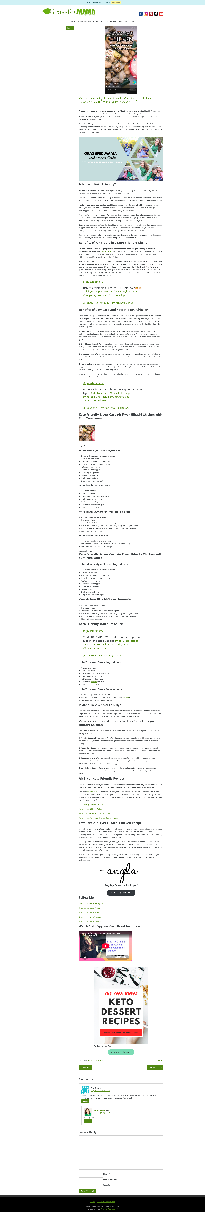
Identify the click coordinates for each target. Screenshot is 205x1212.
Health (90, 1060)
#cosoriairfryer (118, 295)
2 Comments (114, 106)
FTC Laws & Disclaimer (106, 1201)
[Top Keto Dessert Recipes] (121, 1005)
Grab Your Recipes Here (121, 1052)
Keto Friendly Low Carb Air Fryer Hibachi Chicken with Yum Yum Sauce (117, 100)
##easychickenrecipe (96, 648)
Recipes (100, 1060)
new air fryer (92, 792)
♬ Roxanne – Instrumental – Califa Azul (106, 408)
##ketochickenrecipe (96, 396)
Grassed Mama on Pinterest (90, 917)
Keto (95, 1060)
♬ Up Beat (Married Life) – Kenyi (102, 655)
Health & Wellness (108, 21)
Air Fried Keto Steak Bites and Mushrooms (96, 813)
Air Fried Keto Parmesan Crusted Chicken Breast (98, 818)
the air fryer (106, 251)
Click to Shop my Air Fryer (121, 892)
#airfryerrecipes (93, 291)
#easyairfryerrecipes (95, 295)
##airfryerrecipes (120, 396)
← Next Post (85, 1067)
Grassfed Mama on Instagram (91, 903)
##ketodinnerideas (94, 400)
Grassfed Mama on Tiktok (89, 908)
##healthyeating (120, 644)
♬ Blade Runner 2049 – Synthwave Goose (108, 302)
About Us (123, 21)
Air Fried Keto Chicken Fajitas (90, 809)
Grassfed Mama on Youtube (90, 921)
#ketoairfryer (111, 291)
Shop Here (116, 2)
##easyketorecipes (120, 393)
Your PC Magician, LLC (109, 1209)
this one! (125, 697)
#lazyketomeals (129, 291)
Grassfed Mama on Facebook (90, 912)
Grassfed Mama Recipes (88, 21)
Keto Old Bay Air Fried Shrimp (91, 804)
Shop (132, 21)
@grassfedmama (93, 281)
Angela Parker (91, 106)
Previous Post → (155, 1067)
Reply (85, 1101)
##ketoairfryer (100, 393)
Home (72, 21)
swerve (94, 682)
